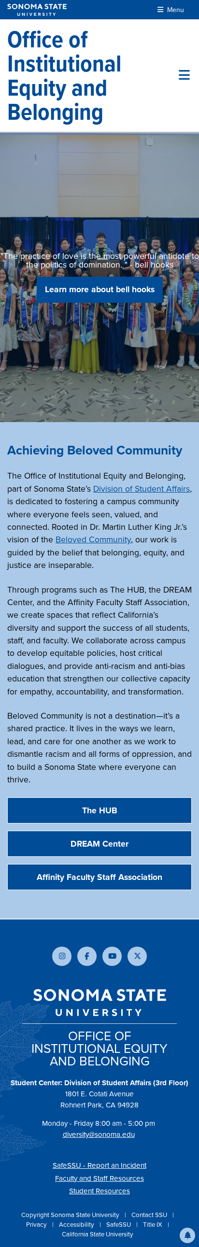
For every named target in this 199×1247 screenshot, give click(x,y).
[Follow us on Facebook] (87, 956)
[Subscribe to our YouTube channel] (112, 956)
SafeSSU (119, 1224)
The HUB (99, 810)
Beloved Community (93, 539)
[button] (187, 1235)
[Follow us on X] (137, 956)
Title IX (153, 1224)
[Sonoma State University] (37, 10)
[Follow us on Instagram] (61, 956)
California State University (97, 1234)
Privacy (37, 1224)
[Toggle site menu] (184, 75)
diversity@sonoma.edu (99, 1134)
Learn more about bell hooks (100, 289)
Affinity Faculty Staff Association (99, 877)
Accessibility (77, 1224)
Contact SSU (150, 1214)
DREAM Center (99, 843)
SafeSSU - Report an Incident (99, 1165)
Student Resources (99, 1191)
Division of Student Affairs (141, 488)
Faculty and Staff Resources (99, 1178)
